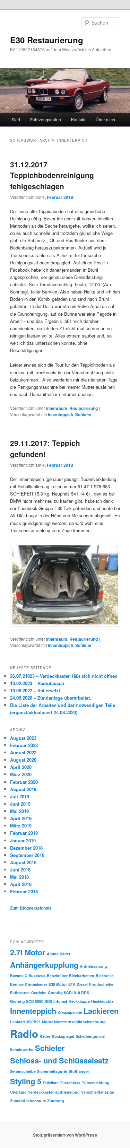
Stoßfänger (79, 1071)
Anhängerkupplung (44, 964)
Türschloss (70, 1082)
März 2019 (21, 825)
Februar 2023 (24, 745)
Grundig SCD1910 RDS (68, 992)
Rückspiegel (63, 1036)
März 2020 (21, 774)
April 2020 (21, 767)
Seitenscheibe (23, 1071)
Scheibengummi (90, 1036)
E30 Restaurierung (46, 40)
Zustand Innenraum (28, 1100)
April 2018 (21, 884)
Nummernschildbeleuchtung (80, 1021)
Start (15, 119)
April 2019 (21, 818)
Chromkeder (36, 984)
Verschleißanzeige (97, 1092)
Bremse (17, 984)
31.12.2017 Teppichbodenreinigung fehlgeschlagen (52, 175)
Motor (47, 1021)
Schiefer (83, 414)
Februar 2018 (24, 891)
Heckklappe (79, 1001)
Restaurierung (83, 408)
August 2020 (23, 759)
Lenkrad (17, 1021)
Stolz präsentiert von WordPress (65, 1135)
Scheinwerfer (22, 1049)
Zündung (55, 1100)
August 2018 (23, 862)
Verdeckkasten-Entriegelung (54, 1092)
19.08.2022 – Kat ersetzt (35, 690)
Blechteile (105, 975)
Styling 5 (25, 1081)
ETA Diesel (78, 984)
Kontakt (78, 119)
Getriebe (38, 992)
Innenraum (56, 408)
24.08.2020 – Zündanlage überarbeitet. (50, 697)
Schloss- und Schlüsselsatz (59, 1060)
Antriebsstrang (93, 966)
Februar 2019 (24, 833)
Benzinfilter (57, 975)
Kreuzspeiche (70, 1012)
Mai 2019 (19, 811)
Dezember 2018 (26, 847)
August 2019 (23, 789)
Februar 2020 (24, 782)
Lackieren (101, 1010)
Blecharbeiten (81, 975)
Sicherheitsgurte (52, 1071)
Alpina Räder (58, 953)
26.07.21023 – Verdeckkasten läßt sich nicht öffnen (64, 676)
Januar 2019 (23, 840)
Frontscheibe (101, 984)
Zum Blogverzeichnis (31, 908)
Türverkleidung (96, 1082)
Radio (24, 1033)
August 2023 (23, 738)
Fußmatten (20, 992)
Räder (45, 1036)
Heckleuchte (102, 1001)
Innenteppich (60, 414)
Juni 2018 (20, 869)
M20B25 (33, 1021)
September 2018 (27, 855)
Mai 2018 (19, 877)
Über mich (105, 119)
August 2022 (23, 752)
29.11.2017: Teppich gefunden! (45, 448)
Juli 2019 (19, 796)
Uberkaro (18, 1092)
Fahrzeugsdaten (45, 119)
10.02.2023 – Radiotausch (37, 683)
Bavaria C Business (27, 975)
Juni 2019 (20, 803)
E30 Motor (58, 984)
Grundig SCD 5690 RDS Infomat (38, 1001)
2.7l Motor (27, 952)
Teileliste (51, 1082)
